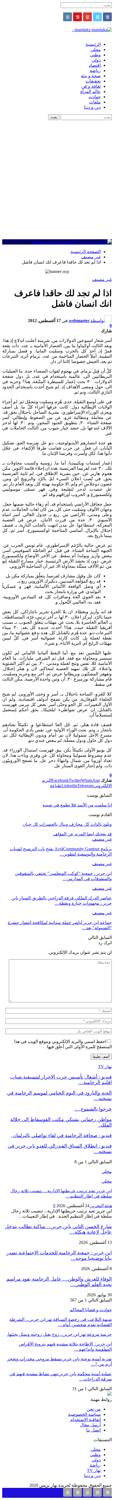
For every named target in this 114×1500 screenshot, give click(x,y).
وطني (95, 54)
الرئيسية (93, 44)
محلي (95, 49)
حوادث (95, 96)
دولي (96, 60)
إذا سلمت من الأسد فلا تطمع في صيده (77, 805)
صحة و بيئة (91, 75)
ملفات (95, 102)
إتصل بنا (93, 1430)
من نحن (94, 1409)
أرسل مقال (90, 1424)
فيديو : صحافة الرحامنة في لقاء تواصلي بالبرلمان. (61, 1135)
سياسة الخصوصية (84, 1414)
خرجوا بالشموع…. (93, 1109)
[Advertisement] (57, 180)
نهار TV (94, 1470)
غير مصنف (102, 279)
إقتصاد (95, 65)
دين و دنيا (92, 107)
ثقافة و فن (91, 86)
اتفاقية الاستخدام (85, 1419)
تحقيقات (93, 81)
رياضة (95, 70)
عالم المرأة (90, 91)
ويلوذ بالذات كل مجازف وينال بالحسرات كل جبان (67, 824)
